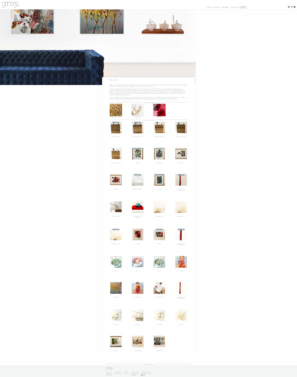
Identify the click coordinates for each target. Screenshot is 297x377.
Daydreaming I (159, 216)
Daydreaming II (181, 216)
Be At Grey (118, 373)
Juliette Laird (137, 117)
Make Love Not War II (137, 136)
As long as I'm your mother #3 (181, 298)
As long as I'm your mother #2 (181, 244)
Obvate (159, 189)
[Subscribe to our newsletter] (294, 7)
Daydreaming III (116, 243)
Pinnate (138, 243)
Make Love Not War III (159, 136)
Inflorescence (137, 350)
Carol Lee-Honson (116, 117)
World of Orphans (159, 297)
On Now (126, 373)
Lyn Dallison (159, 117)
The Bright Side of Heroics (137, 217)
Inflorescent (159, 350)
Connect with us (146, 373)
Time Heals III (137, 297)
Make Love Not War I (116, 136)
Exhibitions (109, 375)
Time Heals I (181, 271)
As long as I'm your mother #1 (181, 189)
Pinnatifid (115, 189)
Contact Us (134, 373)
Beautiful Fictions (137, 189)
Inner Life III (159, 324)
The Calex (159, 162)
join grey (242, 7)
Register (133, 375)
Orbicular (115, 350)
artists (209, 7)
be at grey (225, 7)
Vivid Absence (116, 216)
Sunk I (115, 271)
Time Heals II (116, 297)
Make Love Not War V (115, 162)
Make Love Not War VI (181, 136)
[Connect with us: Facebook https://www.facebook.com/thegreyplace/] (289, 7)
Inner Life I (115, 324)
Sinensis (159, 243)
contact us (234, 7)
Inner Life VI (181, 324)
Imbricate (137, 162)
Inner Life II (137, 324)
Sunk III (159, 271)
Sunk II (137, 271)
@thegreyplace (148, 364)
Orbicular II (181, 162)
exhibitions (217, 7)
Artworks (108, 373)
